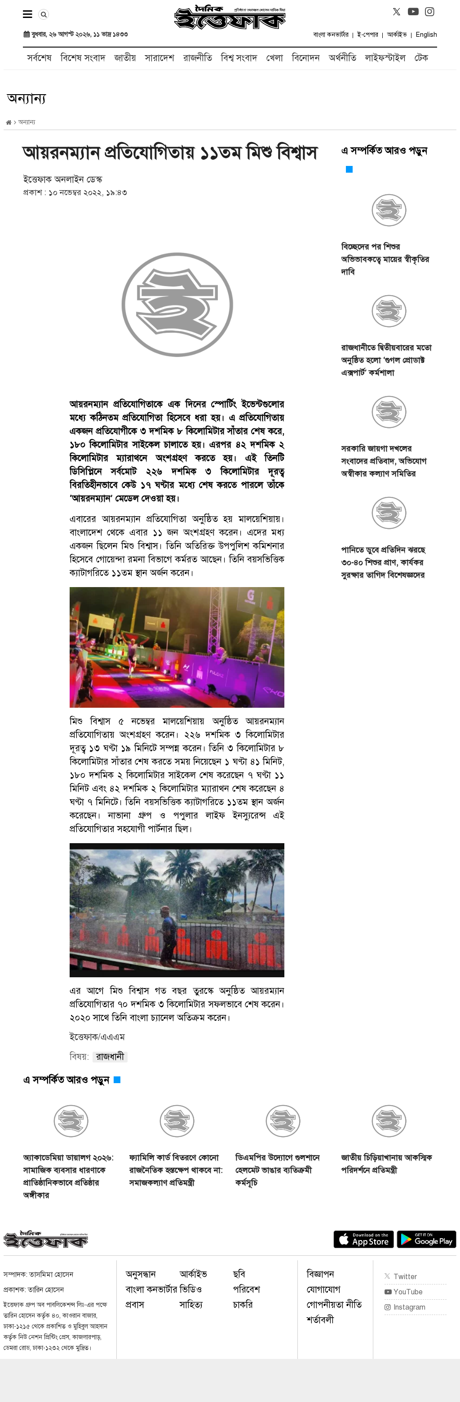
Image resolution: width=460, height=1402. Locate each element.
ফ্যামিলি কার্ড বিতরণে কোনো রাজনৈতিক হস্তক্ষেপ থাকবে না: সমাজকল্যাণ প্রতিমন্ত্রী (176, 1170)
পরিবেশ (246, 1289)
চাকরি (243, 1305)
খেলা (274, 58)
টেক (421, 58)
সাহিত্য (191, 1305)
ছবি (239, 1274)
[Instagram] (430, 11)
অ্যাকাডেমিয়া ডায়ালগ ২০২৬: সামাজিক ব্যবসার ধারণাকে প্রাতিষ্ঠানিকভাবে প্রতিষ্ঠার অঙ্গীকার (68, 1176)
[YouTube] (413, 11)
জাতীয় (125, 58)
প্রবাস (135, 1305)
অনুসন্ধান (141, 1274)
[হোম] (9, 123)
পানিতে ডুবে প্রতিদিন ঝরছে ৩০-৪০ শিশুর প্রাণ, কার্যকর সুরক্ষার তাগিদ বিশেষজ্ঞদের (383, 562)
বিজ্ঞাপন (320, 1274)
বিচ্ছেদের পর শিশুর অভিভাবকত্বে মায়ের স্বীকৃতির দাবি (385, 259)
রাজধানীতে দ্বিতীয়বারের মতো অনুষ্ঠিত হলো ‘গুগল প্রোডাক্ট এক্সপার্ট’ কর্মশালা (386, 360)
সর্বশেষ (39, 58)
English (426, 35)
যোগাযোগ (324, 1289)
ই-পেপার (368, 35)
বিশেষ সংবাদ (83, 58)
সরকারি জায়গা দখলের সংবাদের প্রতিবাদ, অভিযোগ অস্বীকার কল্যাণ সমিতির (384, 461)
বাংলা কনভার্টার (331, 35)
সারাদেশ (159, 58)
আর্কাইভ (397, 35)
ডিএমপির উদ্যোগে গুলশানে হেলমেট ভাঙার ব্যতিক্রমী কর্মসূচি (277, 1170)
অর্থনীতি (342, 58)
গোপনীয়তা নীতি (334, 1305)
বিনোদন (306, 58)
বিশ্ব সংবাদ (239, 58)
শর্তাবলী (320, 1320)
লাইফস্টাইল (385, 58)
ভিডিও (191, 1289)
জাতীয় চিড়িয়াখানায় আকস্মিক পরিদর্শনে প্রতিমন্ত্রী (386, 1164)
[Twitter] (396, 11)
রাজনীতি (197, 58)
